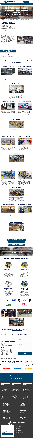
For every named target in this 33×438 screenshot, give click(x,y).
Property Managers (22, 404)
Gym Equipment (25, 395)
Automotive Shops (25, 396)
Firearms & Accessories (6, 418)
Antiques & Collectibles (6, 406)
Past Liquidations (3, 395)
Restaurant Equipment (26, 385)
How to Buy (2, 396)
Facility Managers (22, 405)
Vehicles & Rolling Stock (6, 405)
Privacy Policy (3, 432)
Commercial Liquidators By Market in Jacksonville (21, 19)
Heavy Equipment (14, 388)
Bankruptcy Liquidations (6, 411)
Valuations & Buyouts (4, 388)
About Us (2, 385)
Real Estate (13, 399)
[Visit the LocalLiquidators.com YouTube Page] (19, 379)
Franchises (21, 418)
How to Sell (2, 397)
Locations (4, 19)
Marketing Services (3, 390)
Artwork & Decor (5, 410)
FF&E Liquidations (25, 388)
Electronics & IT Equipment (16, 390)
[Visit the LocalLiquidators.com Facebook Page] (11, 379)
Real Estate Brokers (23, 410)
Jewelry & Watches (6, 407)
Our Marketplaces (3, 392)
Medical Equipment (14, 391)
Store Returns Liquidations (26, 392)
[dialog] (7, 431)
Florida (8, 19)
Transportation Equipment (26, 390)
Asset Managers (22, 406)
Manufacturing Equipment (15, 389)
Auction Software (3, 391)
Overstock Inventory (25, 391)
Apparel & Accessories (6, 417)
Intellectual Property (14, 396)
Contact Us (2, 399)
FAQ (1, 398)
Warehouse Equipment (26, 389)
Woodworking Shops (26, 397)
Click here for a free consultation (8, 51)
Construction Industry (15, 385)
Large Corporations (23, 412)
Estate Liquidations (6, 404)
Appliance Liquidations (6, 413)
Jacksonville (12, 19)
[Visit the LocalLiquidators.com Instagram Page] (14, 379)
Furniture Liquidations (6, 412)
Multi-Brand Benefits (4, 389)
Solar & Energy (14, 392)
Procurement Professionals (24, 407)
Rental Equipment (25, 399)
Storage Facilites (22, 411)
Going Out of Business (23, 417)
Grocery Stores (14, 397)
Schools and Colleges (26, 398)
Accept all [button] (7, 434)
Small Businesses (22, 413)
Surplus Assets (14, 398)
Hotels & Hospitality (14, 395)
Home (2, 19)
